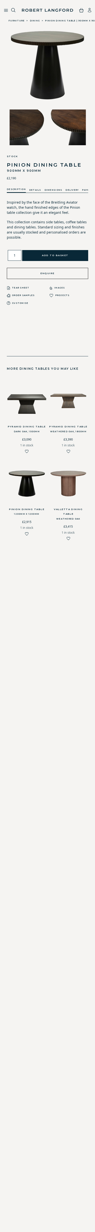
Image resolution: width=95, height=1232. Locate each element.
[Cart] (81, 10)
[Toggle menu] (6, 10)
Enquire (47, 273)
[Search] (13, 10)
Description (16, 189)
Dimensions (53, 190)
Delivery (72, 190)
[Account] (89, 10)
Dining (35, 20)
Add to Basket (55, 255)
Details (35, 190)
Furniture (17, 20)
